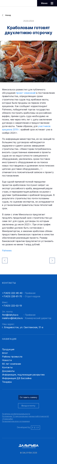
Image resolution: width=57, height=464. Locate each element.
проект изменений (26, 92)
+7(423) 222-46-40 (12, 293)
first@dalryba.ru (10, 314)
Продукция (8, 349)
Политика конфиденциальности (16, 414)
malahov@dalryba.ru (12, 318)
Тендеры (7, 381)
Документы (8, 371)
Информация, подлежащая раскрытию (23, 374)
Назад (8, 15)
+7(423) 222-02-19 (12, 305)
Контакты (7, 367)
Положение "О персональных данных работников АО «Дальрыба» (25, 417)
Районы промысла (12, 356)
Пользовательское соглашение (16, 421)
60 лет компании (11, 363)
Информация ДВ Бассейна (17, 378)
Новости (7, 360)
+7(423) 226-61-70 (12, 296)
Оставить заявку (28, 397)
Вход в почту (28, 405)
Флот (5, 353)
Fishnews (7, 250)
